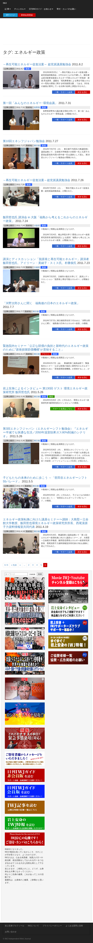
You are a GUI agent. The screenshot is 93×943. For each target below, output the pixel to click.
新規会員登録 (27, 15)
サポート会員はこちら (62, 409)
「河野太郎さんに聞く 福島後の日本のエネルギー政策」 (41, 303)
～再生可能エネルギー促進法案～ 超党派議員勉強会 (37, 64)
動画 (28, 69)
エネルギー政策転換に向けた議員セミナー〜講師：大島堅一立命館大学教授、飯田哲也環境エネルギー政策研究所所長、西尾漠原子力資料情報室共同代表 (45, 523)
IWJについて (33, 926)
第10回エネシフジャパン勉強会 (24, 141)
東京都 (37, 145)
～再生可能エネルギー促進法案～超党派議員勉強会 (36, 180)
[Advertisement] (46, 25)
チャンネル (19, 9)
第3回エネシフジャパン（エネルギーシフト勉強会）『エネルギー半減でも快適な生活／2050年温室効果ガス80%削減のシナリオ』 (45, 432)
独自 (51, 397)
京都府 (37, 267)
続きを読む (82, 92)
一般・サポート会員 (63, 92)
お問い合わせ (10, 932)
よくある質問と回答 (74, 926)
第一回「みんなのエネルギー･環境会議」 (30, 103)
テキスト (46, 354)
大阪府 (37, 226)
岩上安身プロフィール (14, 926)
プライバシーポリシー (52, 926)
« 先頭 (14, 565)
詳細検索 (32, 574)
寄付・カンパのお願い (66, 9)
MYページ (10, 15)
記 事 (7, 9)
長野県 (37, 107)
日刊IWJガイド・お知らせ (40, 9)
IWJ (5, 3)
